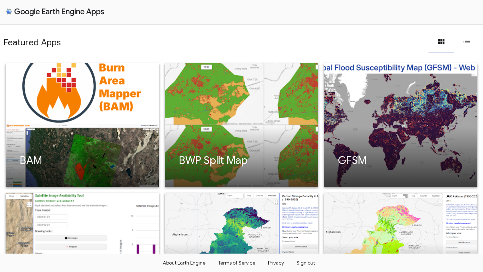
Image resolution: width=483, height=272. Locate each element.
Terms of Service (236, 263)
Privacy (276, 263)
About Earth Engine (184, 263)
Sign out (306, 263)
